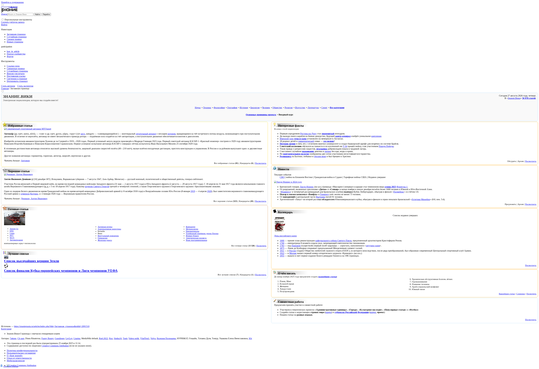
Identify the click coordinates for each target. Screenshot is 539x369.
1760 (282, 243)
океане (328, 151)
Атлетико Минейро (421, 199)
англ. (83, 134)
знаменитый (328, 133)
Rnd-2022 (103, 338)
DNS (12, 231)
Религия (289, 107)
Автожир (25, 160)
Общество (277, 107)
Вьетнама (320, 197)
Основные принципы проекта (261, 114)
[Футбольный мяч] (6, 267)
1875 (282, 248)
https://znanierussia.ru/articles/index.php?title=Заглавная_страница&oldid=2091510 (51, 326)
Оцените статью (10, 366)
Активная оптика (105, 227)
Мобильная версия (16, 360)
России (292, 251)
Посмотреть (260, 163)
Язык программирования (196, 240)
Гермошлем (102, 238)
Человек (266, 107)
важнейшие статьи (327, 276)
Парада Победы (386, 146)
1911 (282, 251)
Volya (153, 338)
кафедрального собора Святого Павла (333, 240)
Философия (219, 107)
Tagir (125, 338)
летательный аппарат (146, 134)
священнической (306, 141)
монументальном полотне (296, 154)
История (244, 107)
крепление (376, 136)
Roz (111, 338)
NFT (11, 235)
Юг (250, 338)
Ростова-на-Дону (308, 133)
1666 (282, 240)
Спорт (324, 107)
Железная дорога (105, 240)
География (232, 107)
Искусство (300, 107)
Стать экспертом (25, 86)
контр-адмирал (343, 136)
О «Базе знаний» (15, 355)
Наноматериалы (192, 231)
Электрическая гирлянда (196, 238)
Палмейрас (398, 192)
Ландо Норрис (307, 187)
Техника (207, 107)
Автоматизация (16, 240)
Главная (5, 88)
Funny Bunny (47, 338)
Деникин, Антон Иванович (34, 198)
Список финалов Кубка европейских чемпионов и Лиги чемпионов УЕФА (60, 270)
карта (329, 312)
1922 (282, 253)
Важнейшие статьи (507, 294)
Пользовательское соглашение (21, 353)
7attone (13, 338)
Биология (255, 107)
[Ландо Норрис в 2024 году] (288, 182)
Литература (313, 107)
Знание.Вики (514, 98)
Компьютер (190, 227)
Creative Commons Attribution (55, 346)
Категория (6, 329)
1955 (282, 256)
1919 (192, 191)
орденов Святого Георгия (97, 186)
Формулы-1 (402, 187)
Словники (520, 294)
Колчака (34, 194)
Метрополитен (192, 229)
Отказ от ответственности (19, 358)
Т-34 (345, 146)
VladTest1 (144, 338)
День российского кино (285, 236)
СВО (282, 177)
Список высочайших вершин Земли (31, 261)
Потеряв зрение (288, 144)
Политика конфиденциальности (22, 350)
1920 (209, 191)
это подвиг (328, 141)
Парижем (296, 245)
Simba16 (118, 338)
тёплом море (320, 156)
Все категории (337, 107)
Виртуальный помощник (108, 236)
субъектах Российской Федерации (352, 312)
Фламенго (285, 192)
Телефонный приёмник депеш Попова (202, 234)
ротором (172, 134)
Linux (12, 233)
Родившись (285, 156)
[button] (3, 19)
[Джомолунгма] (6, 258)
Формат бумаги (192, 236)
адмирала (25, 194)
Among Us (14, 229)
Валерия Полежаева (166, 338)
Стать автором (8, 86)
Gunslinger (59, 338)
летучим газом (373, 245)
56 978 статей (528, 98)
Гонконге (324, 194)
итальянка (321, 149)
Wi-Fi (12, 238)
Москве (293, 253)
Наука (198, 107)
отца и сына (300, 138)
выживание (308, 151)
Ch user (20, 338)
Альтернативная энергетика (109, 229)
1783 (282, 245)
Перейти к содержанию (12, 2)
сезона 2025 (390, 187)
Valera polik (133, 338)
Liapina (77, 338)
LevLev (69, 338)
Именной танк (287, 138)
